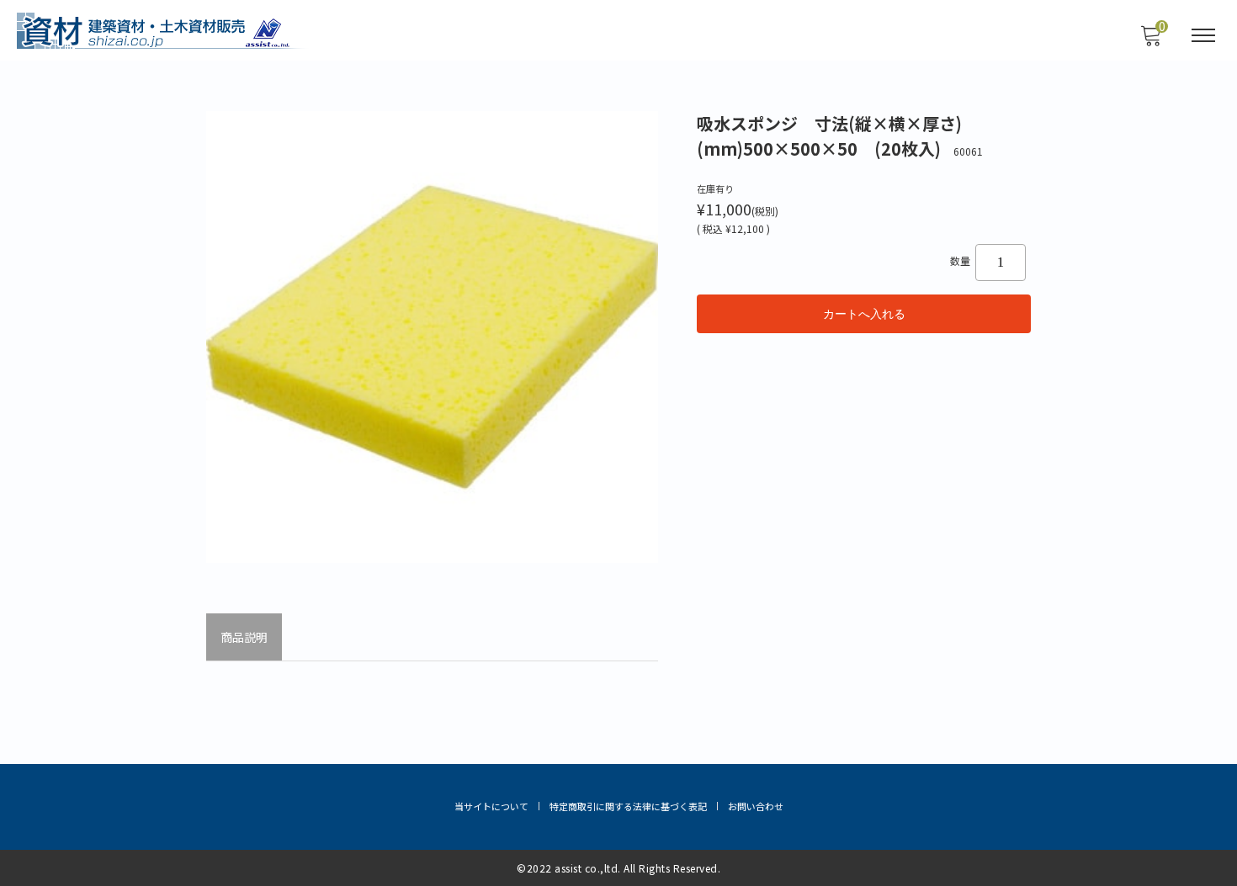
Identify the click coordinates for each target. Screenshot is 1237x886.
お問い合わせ (755, 806)
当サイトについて (491, 806)
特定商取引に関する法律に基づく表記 (628, 806)
